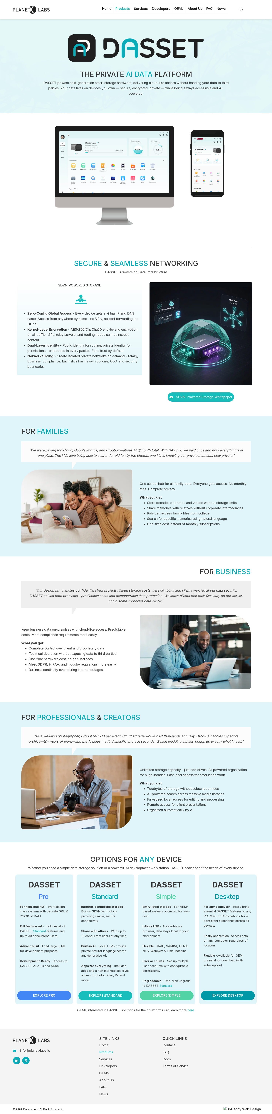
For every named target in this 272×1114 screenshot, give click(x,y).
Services (105, 1059)
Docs (167, 1059)
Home (103, 1045)
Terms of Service (176, 1066)
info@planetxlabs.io (35, 1050)
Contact (169, 1045)
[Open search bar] (241, 9)
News (103, 1094)
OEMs (104, 1073)
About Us (106, 1080)
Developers (108, 1066)
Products (106, 1052)
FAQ (102, 1087)
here (190, 1010)
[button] (201, 396)
